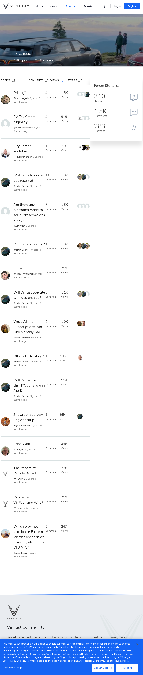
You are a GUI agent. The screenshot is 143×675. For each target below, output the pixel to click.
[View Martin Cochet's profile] (5, 182)
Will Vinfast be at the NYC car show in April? (29, 385)
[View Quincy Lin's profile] (5, 211)
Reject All (127, 667)
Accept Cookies (103, 667)
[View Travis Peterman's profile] (5, 153)
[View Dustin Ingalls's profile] (5, 99)
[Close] (137, 644)
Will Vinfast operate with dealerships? (29, 295)
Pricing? (19, 92)
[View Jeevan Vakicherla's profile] (5, 123)
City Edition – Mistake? (23, 148)
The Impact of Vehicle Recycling (26, 470)
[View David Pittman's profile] (5, 328)
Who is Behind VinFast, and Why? (28, 499)
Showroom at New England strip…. (28, 417)
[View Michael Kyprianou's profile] (5, 275)
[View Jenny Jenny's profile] (5, 533)
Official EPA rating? (28, 356)
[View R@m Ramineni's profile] (5, 421)
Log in (117, 6)
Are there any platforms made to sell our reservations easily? (29, 212)
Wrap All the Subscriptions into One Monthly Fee (27, 326)
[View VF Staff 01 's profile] (5, 504)
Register (132, 6)
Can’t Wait (21, 444)
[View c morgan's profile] (5, 451)
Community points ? (29, 244)
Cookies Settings (12, 667)
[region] (71, 657)
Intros (17, 268)
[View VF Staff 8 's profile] (5, 475)
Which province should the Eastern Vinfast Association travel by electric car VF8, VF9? (29, 536)
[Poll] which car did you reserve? (28, 178)
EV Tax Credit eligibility (24, 119)
